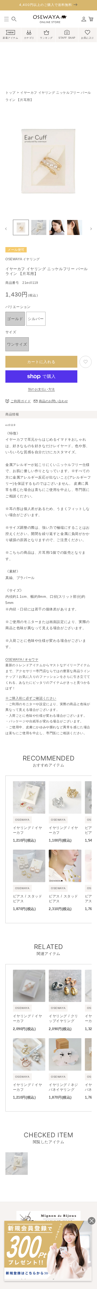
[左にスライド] (6, 229)
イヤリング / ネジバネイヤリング (63, 1087)
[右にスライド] (91, 229)
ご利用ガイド (21, 401)
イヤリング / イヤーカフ (27, 830)
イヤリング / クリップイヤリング (63, 1018)
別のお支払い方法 (41, 389)
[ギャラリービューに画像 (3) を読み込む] (56, 227)
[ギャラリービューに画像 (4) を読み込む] (74, 227)
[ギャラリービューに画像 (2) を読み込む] (39, 227)
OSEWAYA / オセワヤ (21, 659)
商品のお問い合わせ (53, 401)
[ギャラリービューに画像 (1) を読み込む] (21, 227)
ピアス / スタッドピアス (27, 898)
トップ (10, 93)
